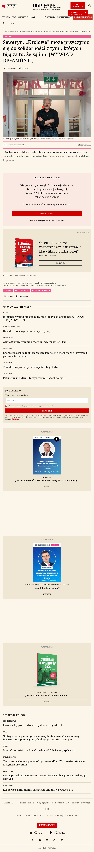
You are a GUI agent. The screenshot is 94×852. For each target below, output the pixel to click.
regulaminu (29, 406)
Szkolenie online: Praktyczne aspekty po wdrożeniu (47, 585)
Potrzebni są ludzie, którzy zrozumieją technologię (34, 378)
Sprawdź (60, 263)
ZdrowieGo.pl (59, 816)
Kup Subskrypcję (78, 6)
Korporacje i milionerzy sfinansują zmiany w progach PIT (38, 789)
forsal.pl (27, 816)
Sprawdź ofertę (47, 213)
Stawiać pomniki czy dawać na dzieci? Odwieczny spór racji (39, 750)
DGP (51, 816)
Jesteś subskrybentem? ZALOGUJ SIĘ (47, 220)
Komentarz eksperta (47, 255)
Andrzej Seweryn (22, 291)
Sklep (76, 816)
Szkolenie (47, 477)
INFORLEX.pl (44, 816)
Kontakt (7, 803)
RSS (47, 809)
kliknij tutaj (15, 419)
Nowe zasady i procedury (47, 692)
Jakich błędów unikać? (47, 588)
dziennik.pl (19, 816)
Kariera (31, 803)
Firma (5, 732)
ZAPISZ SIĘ (47, 411)
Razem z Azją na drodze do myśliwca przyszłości (32, 725)
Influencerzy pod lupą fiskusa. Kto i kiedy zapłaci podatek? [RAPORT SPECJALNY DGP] (44, 318)
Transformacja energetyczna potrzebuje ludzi (30, 367)
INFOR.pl (35, 816)
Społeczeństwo (9, 757)
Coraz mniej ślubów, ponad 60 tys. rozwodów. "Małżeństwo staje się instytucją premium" (44, 763)
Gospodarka (8, 785)
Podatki (6, 312)
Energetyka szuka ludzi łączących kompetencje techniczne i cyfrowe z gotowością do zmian (45, 354)
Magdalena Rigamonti (41, 291)
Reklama (22, 803)
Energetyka (7, 348)
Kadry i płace (8, 338)
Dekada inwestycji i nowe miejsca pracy (27, 331)
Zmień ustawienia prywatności (78, 803)
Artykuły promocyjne (11, 327)
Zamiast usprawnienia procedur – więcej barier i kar (34, 342)
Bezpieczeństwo (9, 721)
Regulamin (59, 803)
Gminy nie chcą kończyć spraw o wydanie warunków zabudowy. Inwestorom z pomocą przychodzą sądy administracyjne (41, 738)
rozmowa (8, 291)
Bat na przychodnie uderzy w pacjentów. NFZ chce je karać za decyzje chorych (44, 777)
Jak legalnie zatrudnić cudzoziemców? (47, 695)
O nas (14, 803)
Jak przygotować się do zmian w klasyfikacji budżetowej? (47, 480)
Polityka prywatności (44, 803)
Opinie (5, 746)
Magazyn (8, 31)
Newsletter (69, 816)
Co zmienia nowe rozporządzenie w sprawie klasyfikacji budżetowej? (60, 247)
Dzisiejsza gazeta (12, 6)
